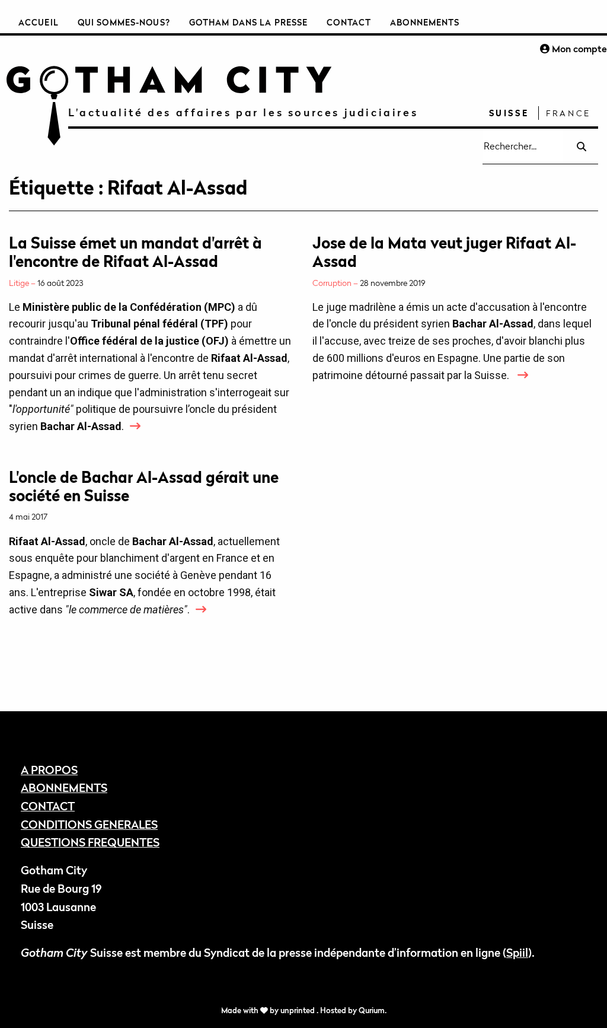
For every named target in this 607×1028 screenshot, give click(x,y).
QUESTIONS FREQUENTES (90, 842)
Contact (349, 22)
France (568, 113)
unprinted (298, 1010)
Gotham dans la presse (248, 22)
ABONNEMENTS (64, 787)
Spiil (517, 952)
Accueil (38, 22)
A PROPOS (49, 769)
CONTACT (48, 806)
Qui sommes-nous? (124, 22)
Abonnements (424, 22)
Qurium (372, 1010)
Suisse (509, 113)
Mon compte (578, 49)
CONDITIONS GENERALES (89, 824)
